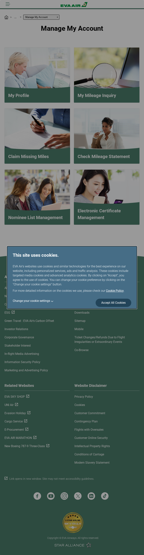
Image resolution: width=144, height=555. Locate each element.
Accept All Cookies (113, 302)
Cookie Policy (115, 290)
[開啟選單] (8, 4)
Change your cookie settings (31, 301)
